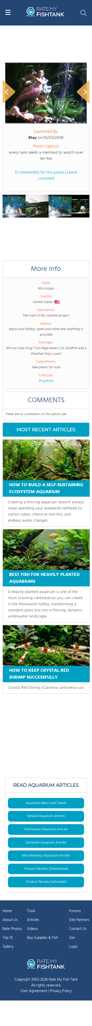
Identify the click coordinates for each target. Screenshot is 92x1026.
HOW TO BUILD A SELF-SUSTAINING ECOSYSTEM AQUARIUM (46, 488)
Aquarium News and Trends (46, 803)
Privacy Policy (61, 991)
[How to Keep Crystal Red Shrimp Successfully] (46, 645)
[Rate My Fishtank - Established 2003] (46, 964)
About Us (10, 920)
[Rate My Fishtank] (45, 16)
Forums (75, 911)
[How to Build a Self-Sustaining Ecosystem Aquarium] (46, 460)
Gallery (8, 947)
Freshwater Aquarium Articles (46, 829)
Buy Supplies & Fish (42, 938)
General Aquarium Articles (46, 816)
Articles (33, 920)
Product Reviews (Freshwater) (46, 869)
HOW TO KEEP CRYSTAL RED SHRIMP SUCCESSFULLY (39, 674)
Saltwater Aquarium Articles (46, 843)
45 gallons (46, 381)
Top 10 (8, 938)
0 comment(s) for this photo (39, 172)
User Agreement (33, 991)
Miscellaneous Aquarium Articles (46, 856)
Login (73, 947)
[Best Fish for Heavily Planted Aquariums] (46, 549)
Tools (31, 911)
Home (7, 911)
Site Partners (79, 920)
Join (72, 938)
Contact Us (78, 929)
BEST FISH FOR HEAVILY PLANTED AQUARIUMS (44, 578)
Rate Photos (12, 929)
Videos (32, 929)
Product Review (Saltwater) (46, 882)
